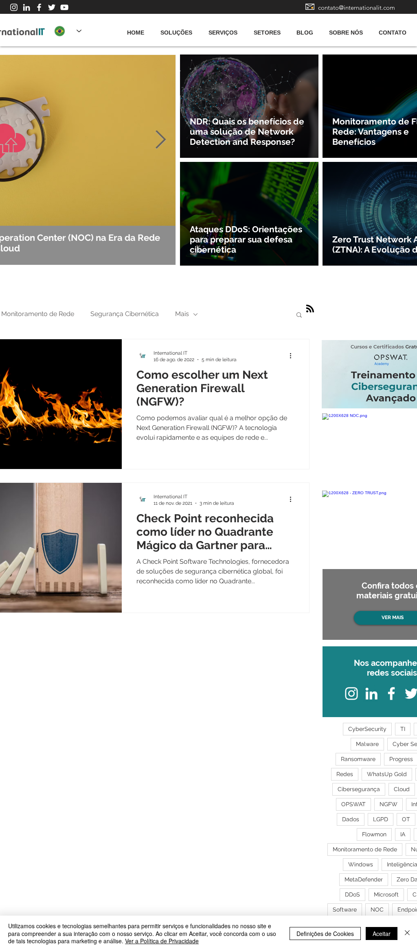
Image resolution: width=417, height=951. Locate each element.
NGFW (388, 804)
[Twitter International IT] (52, 7)
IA (402, 834)
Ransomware (358, 759)
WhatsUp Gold (387, 774)
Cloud (402, 789)
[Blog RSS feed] (310, 309)
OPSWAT (353, 804)
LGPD (380, 819)
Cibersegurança (359, 789)
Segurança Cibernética (124, 314)
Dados (350, 819)
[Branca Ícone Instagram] (14, 7)
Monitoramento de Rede (37, 314)
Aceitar (382, 933)
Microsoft (386, 894)
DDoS (352, 894)
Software (345, 909)
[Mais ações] (293, 356)
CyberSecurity (367, 729)
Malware (367, 744)
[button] (299, 315)
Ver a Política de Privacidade (162, 941)
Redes (344, 774)
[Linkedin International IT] (26, 7)
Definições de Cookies (325, 933)
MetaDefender (364, 879)
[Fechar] (407, 933)
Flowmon (374, 834)
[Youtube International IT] (64, 7)
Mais (182, 314)
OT (406, 819)
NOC (377, 909)
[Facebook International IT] (39, 7)
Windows (360, 864)
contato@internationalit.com (356, 7)
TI (402, 729)
